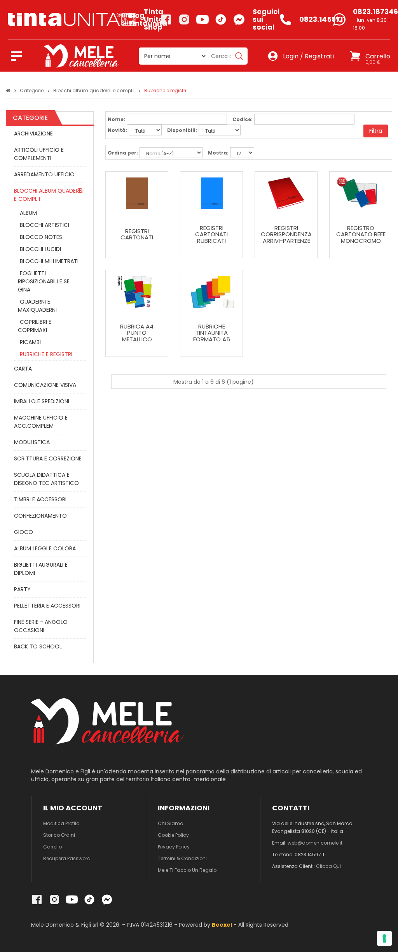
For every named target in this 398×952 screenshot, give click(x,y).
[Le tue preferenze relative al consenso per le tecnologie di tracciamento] (384, 938)
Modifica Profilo (61, 823)
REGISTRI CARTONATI (136, 234)
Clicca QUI (328, 866)
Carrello (52, 846)
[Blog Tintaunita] (64, 19)
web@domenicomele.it (315, 843)
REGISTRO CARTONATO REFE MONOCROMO (361, 234)
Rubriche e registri (165, 90)
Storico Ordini (59, 835)
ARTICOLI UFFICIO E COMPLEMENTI (39, 154)
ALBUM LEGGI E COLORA (45, 548)
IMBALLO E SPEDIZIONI (41, 401)
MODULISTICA (32, 442)
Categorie (32, 90)
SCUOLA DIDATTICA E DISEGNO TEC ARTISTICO (46, 479)
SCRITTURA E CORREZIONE (48, 458)
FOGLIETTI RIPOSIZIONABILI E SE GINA (44, 281)
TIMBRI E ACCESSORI (40, 499)
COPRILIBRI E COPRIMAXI (34, 326)
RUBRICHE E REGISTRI (46, 354)
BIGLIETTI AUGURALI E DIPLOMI (41, 569)
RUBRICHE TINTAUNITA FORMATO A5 (211, 333)
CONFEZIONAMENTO (40, 516)
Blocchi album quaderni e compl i (93, 90)
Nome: (116, 119)
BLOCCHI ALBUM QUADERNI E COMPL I (49, 195)
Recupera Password (67, 858)
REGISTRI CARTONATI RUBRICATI (211, 234)
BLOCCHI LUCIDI (40, 249)
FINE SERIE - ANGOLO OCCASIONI (41, 626)
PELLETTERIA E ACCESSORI (47, 605)
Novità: (117, 130)
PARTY (22, 589)
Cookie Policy (173, 835)
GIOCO (23, 532)
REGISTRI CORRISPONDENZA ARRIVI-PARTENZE (286, 234)
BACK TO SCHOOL (38, 646)
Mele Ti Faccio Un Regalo (187, 870)
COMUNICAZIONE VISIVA (45, 385)
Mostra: (218, 152)
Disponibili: (182, 130)
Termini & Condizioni (182, 858)
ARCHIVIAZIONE (33, 133)
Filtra (375, 131)
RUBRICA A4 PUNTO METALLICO (137, 333)
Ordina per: (123, 152)
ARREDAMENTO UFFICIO (44, 174)
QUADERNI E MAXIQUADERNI (37, 306)
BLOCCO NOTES (41, 237)
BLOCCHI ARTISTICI (44, 225)
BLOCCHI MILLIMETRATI (49, 261)
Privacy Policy (174, 846)
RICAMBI (30, 342)
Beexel (222, 925)
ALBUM (28, 213)
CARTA (23, 368)
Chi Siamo (170, 823)
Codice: (242, 119)
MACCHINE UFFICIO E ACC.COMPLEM (41, 422)
